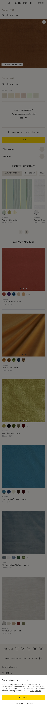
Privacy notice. (35, 691)
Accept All (23, 697)
